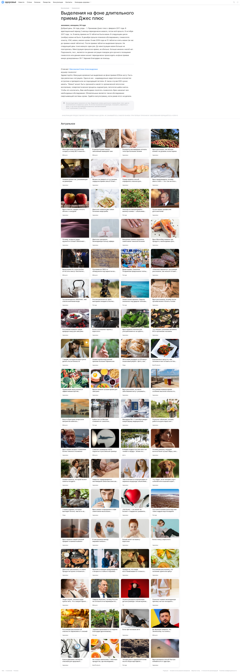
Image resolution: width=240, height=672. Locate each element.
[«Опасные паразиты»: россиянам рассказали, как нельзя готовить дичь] (165, 263)
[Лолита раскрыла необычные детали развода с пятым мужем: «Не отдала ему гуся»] (135, 593)
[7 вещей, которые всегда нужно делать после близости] (75, 353)
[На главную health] (10, 2)
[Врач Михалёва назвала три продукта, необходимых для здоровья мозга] (165, 233)
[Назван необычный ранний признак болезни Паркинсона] (105, 353)
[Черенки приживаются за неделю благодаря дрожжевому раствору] (105, 623)
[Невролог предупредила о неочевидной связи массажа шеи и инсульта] (105, 473)
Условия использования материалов (180, 670)
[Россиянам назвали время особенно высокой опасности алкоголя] (165, 383)
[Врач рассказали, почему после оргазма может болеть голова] (165, 293)
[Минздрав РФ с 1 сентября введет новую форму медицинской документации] (135, 413)
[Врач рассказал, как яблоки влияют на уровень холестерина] (165, 143)
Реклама (16, 670)
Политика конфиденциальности (228, 670)
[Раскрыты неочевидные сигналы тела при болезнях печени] (135, 143)
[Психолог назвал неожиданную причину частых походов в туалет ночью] (165, 593)
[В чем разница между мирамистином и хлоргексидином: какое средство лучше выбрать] (105, 533)
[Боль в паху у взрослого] (165, 533)
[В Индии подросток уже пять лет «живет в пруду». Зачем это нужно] (135, 443)
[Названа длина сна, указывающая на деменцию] (75, 173)
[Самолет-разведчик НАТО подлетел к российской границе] (105, 443)
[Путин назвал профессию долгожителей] (165, 203)
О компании (9, 670)
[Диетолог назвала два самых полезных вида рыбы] (105, 203)
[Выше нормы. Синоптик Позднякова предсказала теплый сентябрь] (135, 263)
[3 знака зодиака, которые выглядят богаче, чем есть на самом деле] (75, 503)
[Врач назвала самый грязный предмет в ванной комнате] (75, 533)
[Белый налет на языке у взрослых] (135, 533)
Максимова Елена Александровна (83, 69)
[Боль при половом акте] (135, 623)
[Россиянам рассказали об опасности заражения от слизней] (75, 623)
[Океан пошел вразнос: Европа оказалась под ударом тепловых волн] (135, 293)
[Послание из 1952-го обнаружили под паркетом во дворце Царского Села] (105, 263)
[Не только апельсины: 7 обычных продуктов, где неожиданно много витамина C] (105, 653)
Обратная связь (195, 670)
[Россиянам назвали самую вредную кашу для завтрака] (75, 323)
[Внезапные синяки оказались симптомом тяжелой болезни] (135, 233)
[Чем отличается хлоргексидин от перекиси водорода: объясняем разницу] (135, 473)
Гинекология (76, 8)
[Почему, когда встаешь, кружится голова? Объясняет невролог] (75, 233)
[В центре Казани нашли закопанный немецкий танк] (105, 143)
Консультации (65, 8)
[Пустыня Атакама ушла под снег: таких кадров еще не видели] (165, 503)
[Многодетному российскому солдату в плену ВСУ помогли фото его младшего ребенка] (75, 143)
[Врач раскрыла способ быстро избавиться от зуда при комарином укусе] (165, 653)
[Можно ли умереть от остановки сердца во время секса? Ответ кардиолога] (105, 173)
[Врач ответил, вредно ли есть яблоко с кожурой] (75, 203)
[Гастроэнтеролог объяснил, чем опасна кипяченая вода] (75, 293)
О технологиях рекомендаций (210, 670)
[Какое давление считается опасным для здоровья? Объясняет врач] (75, 653)
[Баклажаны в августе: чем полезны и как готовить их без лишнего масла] (165, 353)
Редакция (165, 670)
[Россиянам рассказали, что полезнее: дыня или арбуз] (165, 563)
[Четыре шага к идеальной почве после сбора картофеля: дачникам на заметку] (135, 653)
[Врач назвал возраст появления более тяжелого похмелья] (75, 443)
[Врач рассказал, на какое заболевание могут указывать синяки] (135, 383)
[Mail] (3, 2)
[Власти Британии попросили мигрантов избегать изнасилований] (75, 413)
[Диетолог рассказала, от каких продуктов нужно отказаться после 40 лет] (75, 563)
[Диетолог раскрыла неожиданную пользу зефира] (105, 233)
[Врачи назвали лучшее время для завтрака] (105, 383)
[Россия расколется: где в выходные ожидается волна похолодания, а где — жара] (105, 293)
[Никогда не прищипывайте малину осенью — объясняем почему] (135, 203)
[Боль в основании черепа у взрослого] (105, 323)
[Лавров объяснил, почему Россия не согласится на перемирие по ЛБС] (105, 593)
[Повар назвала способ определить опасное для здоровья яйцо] (135, 173)
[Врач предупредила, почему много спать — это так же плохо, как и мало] (165, 173)
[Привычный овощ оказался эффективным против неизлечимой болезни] (75, 383)
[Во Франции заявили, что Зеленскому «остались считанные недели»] (165, 623)
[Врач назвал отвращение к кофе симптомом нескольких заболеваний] (105, 503)
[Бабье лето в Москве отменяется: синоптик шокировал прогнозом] (105, 413)
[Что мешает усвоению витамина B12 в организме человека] (165, 323)
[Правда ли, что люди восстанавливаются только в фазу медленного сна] (135, 563)
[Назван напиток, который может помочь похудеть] (75, 473)
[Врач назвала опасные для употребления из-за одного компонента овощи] (135, 323)
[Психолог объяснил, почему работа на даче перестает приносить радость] (165, 413)
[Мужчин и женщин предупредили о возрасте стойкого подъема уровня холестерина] (105, 563)
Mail (3, 670)
